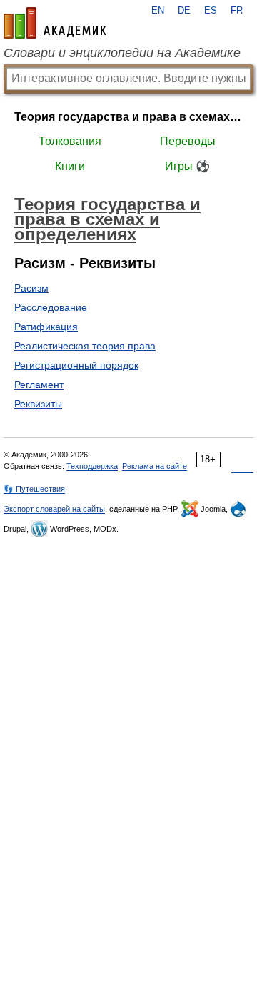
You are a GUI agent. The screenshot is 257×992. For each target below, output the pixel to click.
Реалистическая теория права (85, 346)
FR (237, 11)
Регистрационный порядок (76, 365)
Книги (70, 166)
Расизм (31, 288)
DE (184, 11)
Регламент (39, 384)
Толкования (70, 141)
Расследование (50, 307)
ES (210, 11)
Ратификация (46, 326)
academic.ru (55, 23)
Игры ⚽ (187, 166)
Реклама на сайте (154, 466)
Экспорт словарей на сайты (54, 509)
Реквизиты (38, 404)
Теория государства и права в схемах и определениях (128, 117)
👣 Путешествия (34, 489)
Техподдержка (92, 466)
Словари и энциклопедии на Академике (122, 53)
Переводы (188, 141)
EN (157, 11)
